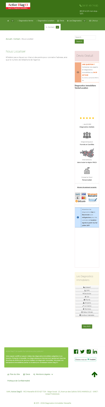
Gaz (87, 297)
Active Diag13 (16, 392)
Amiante (87, 303)
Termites (87, 309)
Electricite (87, 294)
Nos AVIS (87, 326)
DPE (88, 290)
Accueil (9, 39)
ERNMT (88, 287)
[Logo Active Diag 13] (18, 6)
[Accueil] (11, 20)
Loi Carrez (87, 306)
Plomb (87, 300)
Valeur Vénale (88, 312)
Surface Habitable (87, 315)
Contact (17, 39)
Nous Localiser (16, 51)
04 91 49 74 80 (90, 5)
